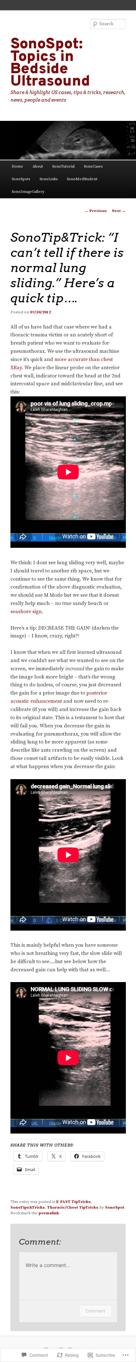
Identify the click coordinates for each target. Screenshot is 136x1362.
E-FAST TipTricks (73, 1201)
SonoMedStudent (82, 179)
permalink (49, 1213)
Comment (95, 1310)
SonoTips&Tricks (27, 1207)
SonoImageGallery (28, 191)
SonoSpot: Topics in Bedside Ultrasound (50, 63)
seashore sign (26, 611)
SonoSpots (21, 179)
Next (119, 211)
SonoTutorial (63, 166)
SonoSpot (114, 1207)
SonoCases (93, 166)
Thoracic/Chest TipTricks (72, 1207)
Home (17, 166)
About (38, 166)
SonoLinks (49, 179)
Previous (96, 211)
